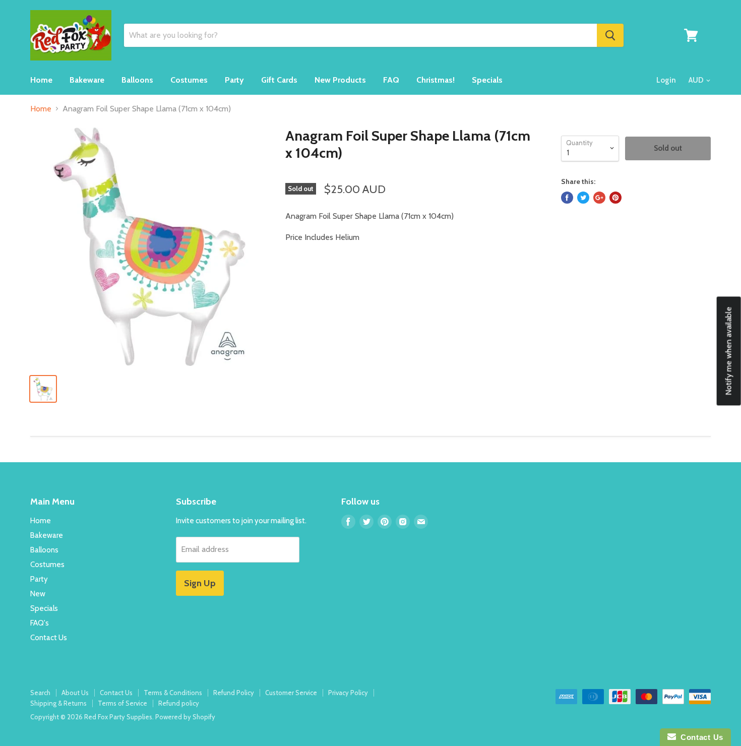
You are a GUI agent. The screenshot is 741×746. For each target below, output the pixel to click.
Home (41, 80)
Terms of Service (122, 703)
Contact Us (48, 637)
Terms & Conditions (173, 693)
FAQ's (39, 623)
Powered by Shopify (185, 717)
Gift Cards (279, 80)
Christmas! (435, 80)
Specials (487, 80)
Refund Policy (233, 693)
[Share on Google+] (599, 198)
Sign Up (200, 583)
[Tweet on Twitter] (583, 198)
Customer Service (291, 693)
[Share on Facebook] (567, 198)
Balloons (137, 80)
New (37, 593)
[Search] (610, 35)
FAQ (391, 80)
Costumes (189, 80)
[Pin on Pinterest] (615, 198)
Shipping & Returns (58, 703)
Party (234, 80)
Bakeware (87, 80)
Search (40, 693)
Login (666, 80)
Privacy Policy (348, 693)
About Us (75, 693)
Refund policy (178, 703)
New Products (340, 80)
